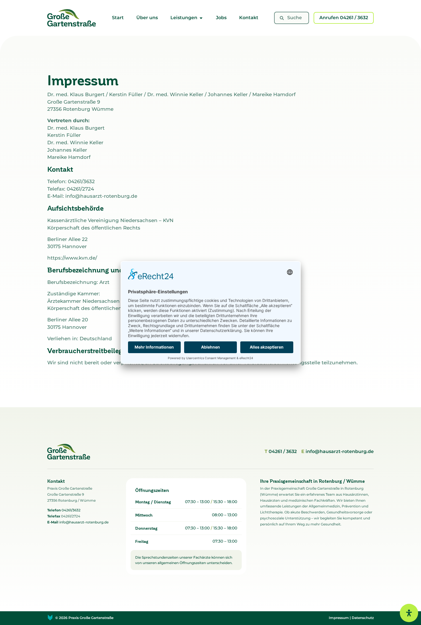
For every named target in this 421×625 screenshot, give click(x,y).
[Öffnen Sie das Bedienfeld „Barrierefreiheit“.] (409, 613)
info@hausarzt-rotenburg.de (84, 522)
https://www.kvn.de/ (72, 258)
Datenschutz (363, 618)
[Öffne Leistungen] (201, 18)
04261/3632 (71, 510)
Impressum (339, 618)
